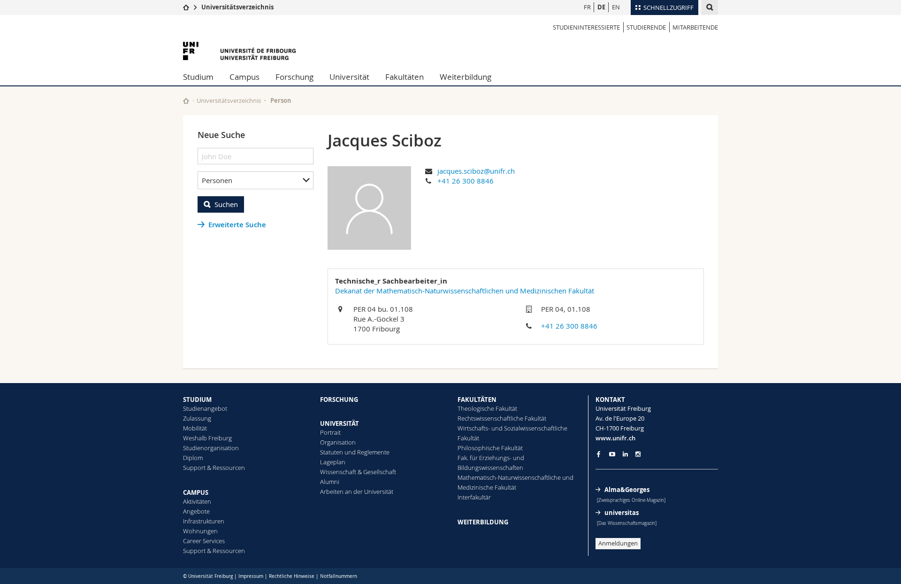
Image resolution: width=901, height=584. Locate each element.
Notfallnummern (338, 576)
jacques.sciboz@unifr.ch (476, 171)
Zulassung (197, 418)
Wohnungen (200, 531)
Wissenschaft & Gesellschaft (358, 472)
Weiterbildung (465, 76)
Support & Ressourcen (214, 467)
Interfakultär (474, 497)
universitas (621, 512)
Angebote (196, 511)
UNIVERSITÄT (339, 423)
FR (587, 7)
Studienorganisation (211, 448)
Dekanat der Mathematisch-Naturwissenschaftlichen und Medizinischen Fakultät (464, 290)
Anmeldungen (618, 543)
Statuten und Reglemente (354, 452)
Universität (349, 76)
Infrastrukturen (203, 521)
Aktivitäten (197, 501)
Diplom (193, 457)
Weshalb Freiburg (207, 438)
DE (601, 7)
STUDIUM (197, 399)
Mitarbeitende (695, 27)
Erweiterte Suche (237, 225)
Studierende (646, 27)
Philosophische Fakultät (490, 448)
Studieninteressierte (586, 27)
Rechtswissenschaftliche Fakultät (502, 418)
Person (280, 100)
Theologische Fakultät (487, 408)
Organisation (338, 442)
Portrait (330, 432)
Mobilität (195, 428)
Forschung (294, 76)
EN (616, 7)
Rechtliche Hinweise (291, 576)
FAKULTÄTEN (477, 399)
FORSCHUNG (339, 399)
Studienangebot (205, 408)
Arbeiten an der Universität (356, 491)
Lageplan (332, 462)
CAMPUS (195, 492)
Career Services (204, 541)
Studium (198, 76)
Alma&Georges (626, 489)
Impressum (250, 576)
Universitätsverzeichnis (237, 7)
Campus (244, 76)
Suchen (226, 204)
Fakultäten (404, 76)
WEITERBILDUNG (483, 522)
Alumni (329, 481)
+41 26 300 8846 (465, 180)
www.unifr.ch (615, 438)
